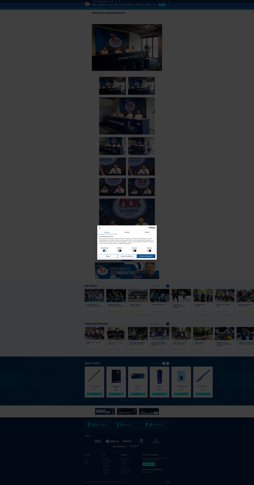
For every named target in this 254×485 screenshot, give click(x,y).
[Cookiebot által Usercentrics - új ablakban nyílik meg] (149, 228)
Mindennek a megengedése (146, 256)
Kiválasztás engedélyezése (127, 256)
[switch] (119, 251)
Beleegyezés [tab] (107, 232)
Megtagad (108, 256)
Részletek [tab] (127, 232)
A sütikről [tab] (147, 232)
